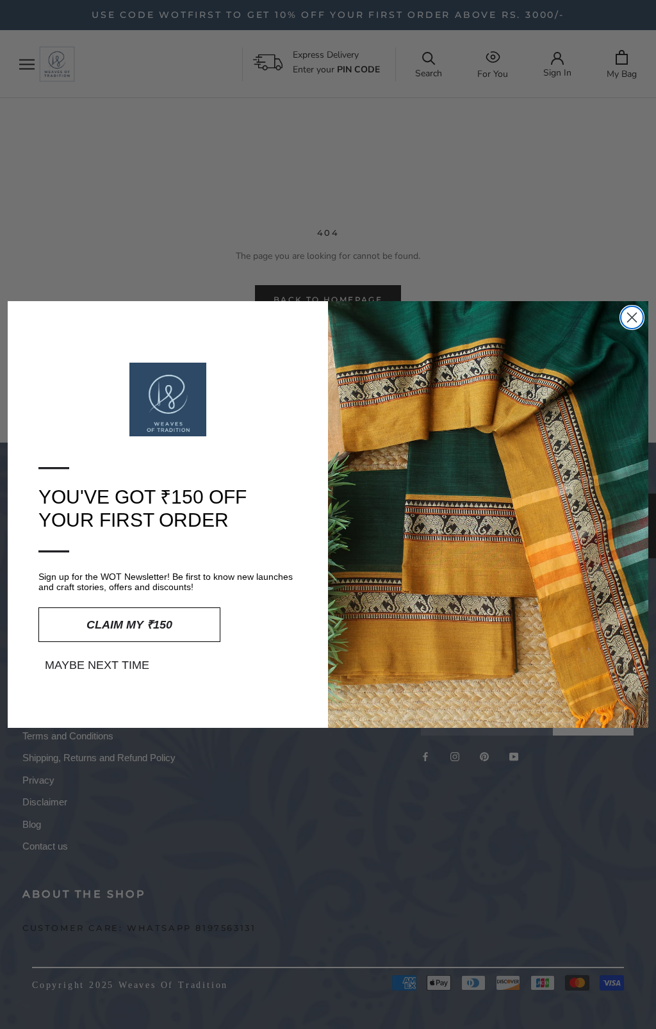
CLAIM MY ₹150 (129, 624)
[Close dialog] (632, 317)
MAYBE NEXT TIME (97, 665)
